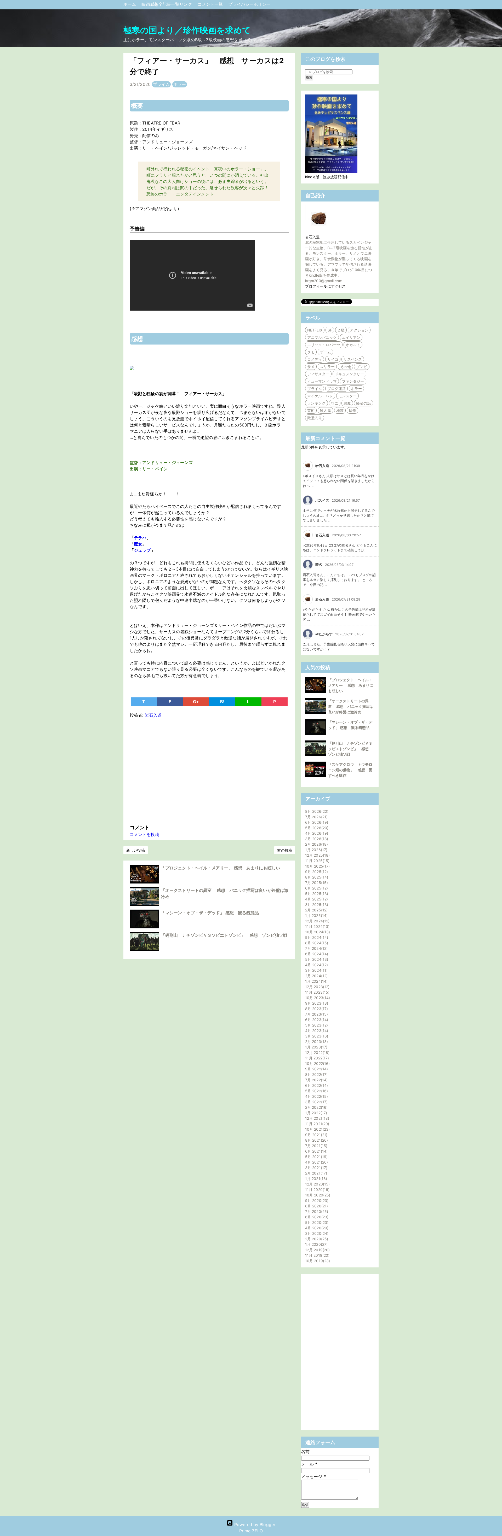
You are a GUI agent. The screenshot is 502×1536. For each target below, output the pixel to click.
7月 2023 (316, 1014)
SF (330, 330)
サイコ (332, 359)
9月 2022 (316, 1069)
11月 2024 (316, 926)
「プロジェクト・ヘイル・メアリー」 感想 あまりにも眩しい (220, 867)
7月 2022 (315, 1080)
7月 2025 (316, 882)
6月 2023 (316, 1019)
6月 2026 (316, 822)
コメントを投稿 (144, 834)
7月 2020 (316, 1211)
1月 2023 (315, 1047)
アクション (359, 330)
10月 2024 (317, 932)
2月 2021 (315, 1173)
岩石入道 (312, 237)
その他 (345, 366)
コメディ (314, 359)
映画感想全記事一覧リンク (167, 4)
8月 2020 (316, 1206)
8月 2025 (316, 877)
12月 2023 (316, 987)
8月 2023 (316, 1008)
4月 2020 (316, 1228)
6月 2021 (315, 1151)
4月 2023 (316, 1030)
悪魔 (347, 403)
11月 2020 (316, 1189)
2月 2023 (316, 1041)
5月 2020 (316, 1222)
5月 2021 (315, 1156)
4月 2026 (316, 833)
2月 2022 (315, 1107)
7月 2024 (315, 948)
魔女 (138, 544)
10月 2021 (316, 1129)
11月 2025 (316, 860)
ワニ (334, 403)
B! (222, 701)
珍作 (352, 410)
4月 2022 (316, 1096)
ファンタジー (353, 381)
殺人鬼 (325, 410)
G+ (196, 701)
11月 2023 (316, 992)
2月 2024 (315, 976)
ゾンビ (361, 366)
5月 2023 (316, 1025)
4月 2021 (316, 1162)
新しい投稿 (135, 850)
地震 (340, 410)
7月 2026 (315, 817)
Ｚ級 (341, 330)
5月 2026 (316, 828)
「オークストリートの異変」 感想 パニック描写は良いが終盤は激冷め (350, 706)
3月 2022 (315, 1102)
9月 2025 (316, 871)
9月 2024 (316, 937)
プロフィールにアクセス (325, 286)
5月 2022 (316, 1091)
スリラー (327, 366)
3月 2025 (316, 904)
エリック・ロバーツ (323, 344)
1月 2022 (315, 1113)
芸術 (311, 410)
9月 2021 (315, 1134)
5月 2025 (316, 893)
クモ (311, 352)
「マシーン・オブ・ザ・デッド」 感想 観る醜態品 (210, 912)
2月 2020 (316, 1239)
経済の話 (363, 403)
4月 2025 (316, 899)
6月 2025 (316, 888)
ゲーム (325, 352)
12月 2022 (316, 1052)
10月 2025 (316, 866)
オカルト (353, 344)
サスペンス (353, 359)
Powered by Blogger (254, 1524)
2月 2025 (315, 910)
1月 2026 (315, 849)
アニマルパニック (322, 337)
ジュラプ (142, 550)
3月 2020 (316, 1233)
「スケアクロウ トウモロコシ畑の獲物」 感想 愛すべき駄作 (350, 770)
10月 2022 (316, 1063)
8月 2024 (316, 943)
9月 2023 (316, 1003)
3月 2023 (316, 1036)
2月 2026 (316, 844)
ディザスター (318, 374)
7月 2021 (315, 1145)
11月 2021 (316, 1124)
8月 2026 (316, 811)
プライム (161, 84)
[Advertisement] (209, 769)
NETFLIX (314, 330)
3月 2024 (315, 970)
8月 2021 (316, 1140)
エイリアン (351, 337)
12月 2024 (316, 921)
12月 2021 (316, 1118)
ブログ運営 (336, 388)
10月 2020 (317, 1195)
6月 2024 (316, 954)
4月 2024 (316, 965)
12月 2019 (316, 1250)
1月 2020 (315, 1244)
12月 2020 (316, 1184)
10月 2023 (317, 997)
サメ (311, 366)
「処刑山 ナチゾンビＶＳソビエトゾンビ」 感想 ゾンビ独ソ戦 (224, 935)
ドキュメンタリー (349, 374)
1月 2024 (315, 981)
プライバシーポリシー (249, 4)
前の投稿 (284, 850)
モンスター (347, 396)
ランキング (316, 403)
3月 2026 (316, 839)
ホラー (179, 84)
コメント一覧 (211, 4)
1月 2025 (315, 915)
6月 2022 (316, 1085)
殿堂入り (314, 418)
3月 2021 (315, 1167)
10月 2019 (317, 1261)
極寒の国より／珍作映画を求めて (187, 30)
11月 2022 (316, 1058)
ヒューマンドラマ (322, 381)
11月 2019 (316, 1255)
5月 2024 (316, 959)
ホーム (130, 4)
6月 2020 (316, 1217)
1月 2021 (315, 1178)
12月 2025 (316, 855)
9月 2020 (316, 1200)
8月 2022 (315, 1074)
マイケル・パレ (320, 396)
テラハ (140, 537)
